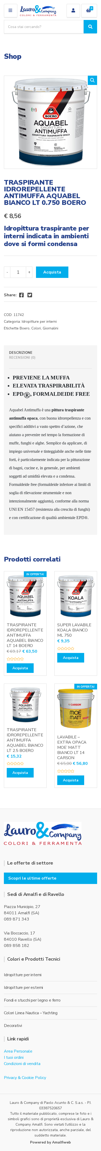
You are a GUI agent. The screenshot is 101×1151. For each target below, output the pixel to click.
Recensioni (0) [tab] (22, 357)
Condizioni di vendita (22, 1064)
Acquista (52, 272)
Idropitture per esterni (23, 987)
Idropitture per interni (39, 321)
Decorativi (13, 1025)
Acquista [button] (20, 668)
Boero (25, 328)
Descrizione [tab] (20, 352)
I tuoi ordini (14, 1057)
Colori (36, 328)
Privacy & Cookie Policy (25, 1078)
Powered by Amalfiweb (50, 1142)
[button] (92, 80)
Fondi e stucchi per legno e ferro (32, 1000)
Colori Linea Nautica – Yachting (30, 1013)
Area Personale (18, 1051)
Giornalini (50, 328)
